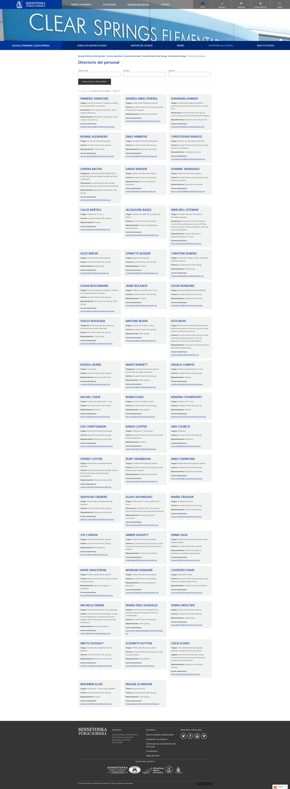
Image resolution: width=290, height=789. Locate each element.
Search (282, 7)
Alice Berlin (89, 253)
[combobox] (280, 787)
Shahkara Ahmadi (184, 98)
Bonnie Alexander (94, 136)
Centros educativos (138, 4)
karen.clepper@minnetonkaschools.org (141, 449)
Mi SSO (202, 7)
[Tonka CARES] (178, 775)
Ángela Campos (183, 364)
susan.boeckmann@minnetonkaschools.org (97, 311)
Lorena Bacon (91, 169)
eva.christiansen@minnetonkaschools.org (96, 446)
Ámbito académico (81, 4)
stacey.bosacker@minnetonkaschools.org (96, 343)
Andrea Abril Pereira (141, 98)
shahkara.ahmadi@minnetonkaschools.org (187, 126)
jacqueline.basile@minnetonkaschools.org (142, 235)
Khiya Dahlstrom (93, 570)
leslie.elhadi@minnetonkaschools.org (185, 674)
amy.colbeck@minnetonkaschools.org (186, 446)
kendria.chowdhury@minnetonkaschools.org (188, 416)
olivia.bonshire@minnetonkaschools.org (186, 305)
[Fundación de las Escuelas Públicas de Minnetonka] (117, 775)
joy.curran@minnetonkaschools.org (94, 554)
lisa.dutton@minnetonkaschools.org (140, 665)
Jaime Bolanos (136, 286)
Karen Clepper (136, 426)
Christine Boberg (184, 253)
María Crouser (182, 497)
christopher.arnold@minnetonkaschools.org (188, 159)
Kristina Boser (137, 321)
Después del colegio (142, 45)
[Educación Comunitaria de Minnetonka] (169, 775)
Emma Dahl (179, 535)
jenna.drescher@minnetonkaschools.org (186, 624)
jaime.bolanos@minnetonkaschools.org (141, 305)
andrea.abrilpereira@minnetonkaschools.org (143, 121)
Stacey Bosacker (92, 321)
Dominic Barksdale (185, 169)
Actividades (109, 4)
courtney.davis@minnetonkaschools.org (186, 592)
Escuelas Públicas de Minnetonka (15, 2)
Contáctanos (152, 751)
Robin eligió (135, 397)
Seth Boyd (178, 321)
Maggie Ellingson (139, 684)
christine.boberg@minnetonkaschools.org (187, 275)
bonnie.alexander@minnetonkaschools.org (97, 156)
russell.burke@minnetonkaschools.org (95, 384)
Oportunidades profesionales (160, 734)
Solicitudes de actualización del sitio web (160, 745)
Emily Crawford (183, 459)
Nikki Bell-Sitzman (184, 210)
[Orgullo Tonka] (134, 775)
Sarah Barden (136, 169)
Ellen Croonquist (139, 497)
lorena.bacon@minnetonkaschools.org (95, 199)
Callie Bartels (90, 210)
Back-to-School (265, 45)
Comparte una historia (156, 739)
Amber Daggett (137, 535)
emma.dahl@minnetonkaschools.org (185, 560)
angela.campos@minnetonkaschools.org (187, 384)
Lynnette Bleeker (138, 253)
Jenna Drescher (183, 605)
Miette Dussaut (92, 643)
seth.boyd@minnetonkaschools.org (185, 354)
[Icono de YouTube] (197, 736)
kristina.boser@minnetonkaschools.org (141, 340)
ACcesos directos (260, 7)
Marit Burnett (137, 364)
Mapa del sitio (153, 755)
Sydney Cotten (91, 459)
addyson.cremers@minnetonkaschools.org (97, 519)
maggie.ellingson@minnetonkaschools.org (142, 703)
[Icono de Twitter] (183, 736)
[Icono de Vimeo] (204, 736)
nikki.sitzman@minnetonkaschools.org (186, 243)
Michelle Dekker (92, 605)
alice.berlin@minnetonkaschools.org (94, 273)
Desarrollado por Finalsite (204, 783)
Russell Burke (90, 364)
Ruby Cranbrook (138, 459)
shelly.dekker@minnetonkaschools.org (95, 633)
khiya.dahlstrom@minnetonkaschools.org (96, 595)
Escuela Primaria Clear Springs (31, 45)
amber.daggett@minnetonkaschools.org (141, 560)
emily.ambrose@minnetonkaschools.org (141, 156)
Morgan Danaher (139, 570)
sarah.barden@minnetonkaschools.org (141, 191)
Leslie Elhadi (180, 643)
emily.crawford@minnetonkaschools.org (186, 478)
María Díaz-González (142, 605)
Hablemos (241, 7)
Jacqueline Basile (138, 210)
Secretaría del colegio (221, 45)
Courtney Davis (182, 570)
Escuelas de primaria (132, 56)
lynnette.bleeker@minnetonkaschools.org (142, 273)
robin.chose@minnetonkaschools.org (140, 416)
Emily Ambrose (136, 136)
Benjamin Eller (91, 684)
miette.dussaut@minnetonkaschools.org (96, 665)
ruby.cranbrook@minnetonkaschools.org (141, 481)
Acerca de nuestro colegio (92, 45)
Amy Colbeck (180, 426)
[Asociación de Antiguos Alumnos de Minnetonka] (153, 775)
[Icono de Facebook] (190, 736)
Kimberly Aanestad (94, 98)
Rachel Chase (90, 397)
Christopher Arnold (186, 136)
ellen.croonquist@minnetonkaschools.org (142, 525)
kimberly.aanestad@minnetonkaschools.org (97, 126)
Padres (180, 45)
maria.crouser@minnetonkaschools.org (186, 516)
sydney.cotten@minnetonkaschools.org (95, 487)
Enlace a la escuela (92, 731)
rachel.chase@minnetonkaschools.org (95, 416)
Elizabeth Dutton (139, 643)
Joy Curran (89, 535)
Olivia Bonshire (182, 286)
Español (280, 787)
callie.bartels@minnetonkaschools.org (95, 229)
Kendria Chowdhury (186, 397)
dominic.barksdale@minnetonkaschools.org (188, 191)
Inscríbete (222, 7)
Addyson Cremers (93, 497)
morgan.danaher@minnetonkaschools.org (142, 592)
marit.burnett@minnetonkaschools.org (141, 387)
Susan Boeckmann (94, 286)
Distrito (165, 4)
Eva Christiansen (93, 426)
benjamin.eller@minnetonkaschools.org (95, 703)
